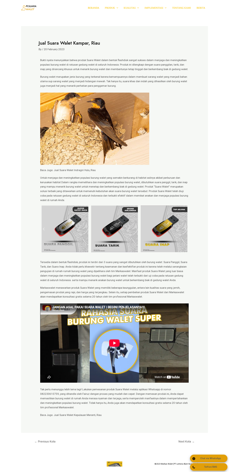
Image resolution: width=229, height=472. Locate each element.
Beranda (93, 8)
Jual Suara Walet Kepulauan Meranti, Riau (78, 415)
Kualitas (130, 8)
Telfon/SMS (210, 466)
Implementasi (154, 8)
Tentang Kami (181, 8)
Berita (201, 8)
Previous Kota (44, 441)
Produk (110, 8)
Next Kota (187, 441)
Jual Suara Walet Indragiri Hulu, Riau (75, 170)
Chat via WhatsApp (210, 458)
